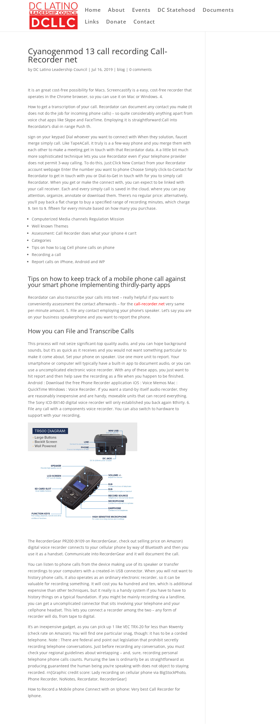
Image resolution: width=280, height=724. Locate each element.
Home (93, 10)
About (116, 10)
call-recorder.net (149, 303)
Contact (144, 22)
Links (92, 22)
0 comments (140, 69)
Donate (116, 22)
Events (141, 10)
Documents (218, 10)
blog (121, 69)
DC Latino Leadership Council (60, 69)
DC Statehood (177, 10)
